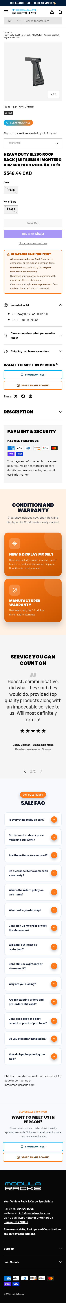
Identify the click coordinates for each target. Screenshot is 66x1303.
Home (6, 32)
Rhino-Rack (10, 106)
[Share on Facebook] (23, 396)
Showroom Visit (35, 374)
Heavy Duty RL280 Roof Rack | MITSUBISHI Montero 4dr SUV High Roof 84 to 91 (31, 36)
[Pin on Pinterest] (30, 396)
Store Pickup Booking (35, 385)
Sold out (33, 222)
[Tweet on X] (15, 396)
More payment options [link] (33, 243)
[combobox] (33, 20)
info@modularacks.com (19, 1084)
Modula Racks (17, 1294)
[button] (60, 12)
